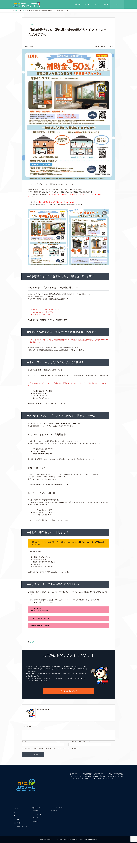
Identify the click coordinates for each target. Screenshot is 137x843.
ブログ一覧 (17, 823)
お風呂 (16, 808)
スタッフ (98, 4)
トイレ (16, 812)
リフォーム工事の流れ (20, 826)
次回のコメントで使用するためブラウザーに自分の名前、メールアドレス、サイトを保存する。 (51, 748)
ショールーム (87, 4)
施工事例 (16, 819)
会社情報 (78, 4)
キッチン (16, 815)
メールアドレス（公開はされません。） (78, 741)
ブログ (32, 642)
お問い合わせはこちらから (68, 691)
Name (23, 741)
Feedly (55, 810)
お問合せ (106, 4)
